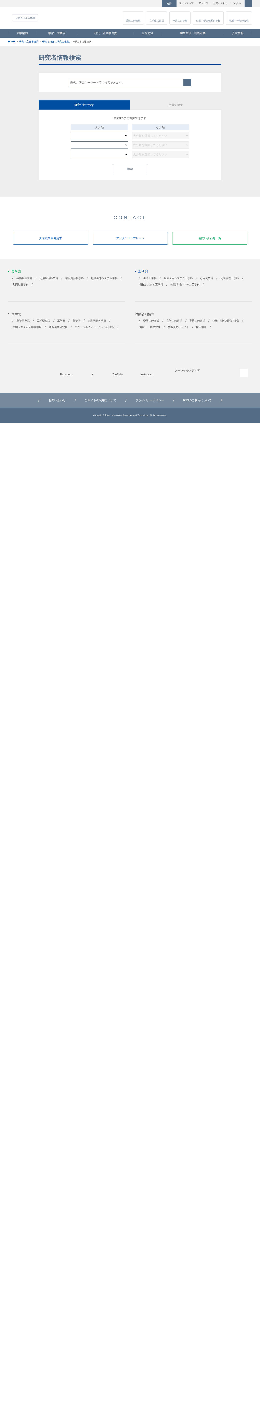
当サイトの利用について (100, 400)
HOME (11, 41)
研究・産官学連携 (105, 33)
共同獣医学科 (20, 284)
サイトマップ (186, 3)
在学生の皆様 (156, 20)
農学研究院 (23, 320)
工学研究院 (43, 320)
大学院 (16, 314)
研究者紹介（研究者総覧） (57, 41)
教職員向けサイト (178, 327)
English (237, 3)
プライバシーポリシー (149, 400)
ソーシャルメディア (187, 370)
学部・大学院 (56, 33)
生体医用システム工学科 (178, 278)
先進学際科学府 (97, 320)
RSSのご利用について (197, 400)
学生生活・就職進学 (193, 33)
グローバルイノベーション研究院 (94, 327)
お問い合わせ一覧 (209, 238)
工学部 (143, 271)
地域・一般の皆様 (239, 20)
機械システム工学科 (151, 284)
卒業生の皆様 (180, 20)
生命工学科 (149, 278)
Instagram (155, 4)
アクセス (203, 3)
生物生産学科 (24, 278)
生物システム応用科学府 (27, 327)
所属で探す (176, 105)
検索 (187, 82)
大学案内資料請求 (50, 238)
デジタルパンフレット (130, 238)
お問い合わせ (220, 3)
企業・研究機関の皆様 (208, 20)
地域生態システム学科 (104, 278)
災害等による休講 (76, 17)
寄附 (169, 3)
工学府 (61, 320)
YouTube (146, 4)
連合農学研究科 (58, 327)
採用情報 (201, 327)
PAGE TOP (244, 373)
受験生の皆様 (133, 20)
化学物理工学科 (229, 278)
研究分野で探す (84, 105)
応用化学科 (206, 278)
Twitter (136, 4)
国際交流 (147, 33)
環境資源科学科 (74, 278)
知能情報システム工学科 (184, 284)
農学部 (16, 271)
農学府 (76, 320)
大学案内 (22, 33)
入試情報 (238, 33)
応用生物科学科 (49, 278)
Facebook (127, 4)
